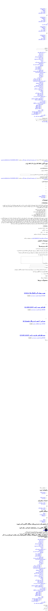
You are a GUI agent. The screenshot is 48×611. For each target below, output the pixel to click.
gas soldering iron (6, 159)
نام (47, 265)
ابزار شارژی (40, 55)
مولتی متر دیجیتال (37, 78)
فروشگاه (43, 9)
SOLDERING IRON (14, 159)
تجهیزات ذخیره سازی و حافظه (39, 103)
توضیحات (43, 195)
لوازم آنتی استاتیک (39, 83)
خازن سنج (41, 74)
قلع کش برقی (38, 66)
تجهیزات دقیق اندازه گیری (40, 72)
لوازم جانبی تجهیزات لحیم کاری (39, 81)
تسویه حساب (42, 492)
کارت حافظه (40, 110)
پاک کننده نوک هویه (39, 85)
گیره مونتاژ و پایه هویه (38, 59)
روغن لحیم (41, 89)
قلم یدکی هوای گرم (39, 93)
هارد (42, 109)
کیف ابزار (43, 100)
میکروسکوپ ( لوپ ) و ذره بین (39, 96)
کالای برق (43, 115)
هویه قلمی (41, 70)
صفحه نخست (42, 8)
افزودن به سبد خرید (34, 295)
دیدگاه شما (45, 263)
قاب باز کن (41, 57)
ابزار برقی (41, 53)
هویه (2, 159)
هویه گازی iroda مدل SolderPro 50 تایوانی (40, 238)
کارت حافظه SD (37, 112)
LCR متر (41, 73)
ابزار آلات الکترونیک (41, 52)
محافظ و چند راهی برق (38, 116)
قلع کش (41, 65)
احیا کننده (41, 82)
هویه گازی (24, 159)
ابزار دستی (41, 54)
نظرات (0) (43, 197)
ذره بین (41, 97)
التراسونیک (41, 63)
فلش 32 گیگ (38, 106)
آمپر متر (39, 77)
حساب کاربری (42, 514)
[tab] (22, 195)
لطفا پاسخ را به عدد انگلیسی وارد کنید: (40, 271)
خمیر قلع (41, 87)
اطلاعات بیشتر (36, 323)
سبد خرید (43, 493)
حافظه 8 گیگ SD (35, 114)
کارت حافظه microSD (36, 111)
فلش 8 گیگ (38, 105)
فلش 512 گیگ (38, 108)
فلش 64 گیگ (38, 107)
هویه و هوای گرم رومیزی (38, 71)
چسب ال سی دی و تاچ (38, 86)
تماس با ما (43, 11)
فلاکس (41, 90)
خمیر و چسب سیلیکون (38, 88)
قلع (42, 92)
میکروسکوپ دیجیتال (39, 99)
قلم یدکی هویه (40, 94)
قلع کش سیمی (38, 68)
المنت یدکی (40, 84)
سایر (42, 61)
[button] (24, 15)
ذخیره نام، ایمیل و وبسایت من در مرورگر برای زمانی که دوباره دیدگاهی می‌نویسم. (30, 269)
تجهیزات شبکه (42, 101)
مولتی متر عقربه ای (37, 79)
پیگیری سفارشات (41, 21)
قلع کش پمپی (38, 67)
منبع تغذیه (41, 75)
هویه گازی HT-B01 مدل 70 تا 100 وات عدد (39, 174)
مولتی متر (41, 76)
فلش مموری (40, 104)
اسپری (41, 60)
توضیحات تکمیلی (42, 196)
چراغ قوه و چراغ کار (39, 56)
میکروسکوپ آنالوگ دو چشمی (37, 98)
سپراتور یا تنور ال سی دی (38, 64)
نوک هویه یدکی (40, 95)
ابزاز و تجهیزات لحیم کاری (40, 62)
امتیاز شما (45, 254)
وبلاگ (44, 10)
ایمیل (46, 267)
